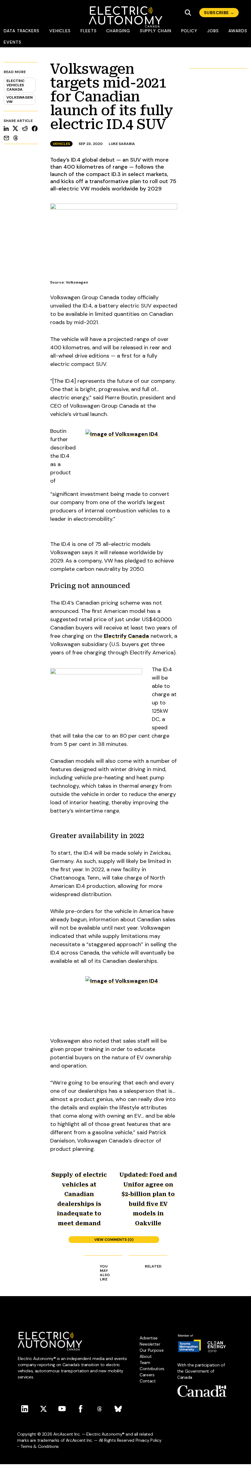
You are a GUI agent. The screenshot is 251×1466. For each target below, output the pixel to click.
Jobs (213, 30)
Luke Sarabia (122, 144)
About (146, 1356)
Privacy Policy (149, 1440)
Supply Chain (155, 30)
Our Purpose (151, 1350)
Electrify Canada (126, 636)
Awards (237, 30)
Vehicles (60, 30)
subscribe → (219, 12)
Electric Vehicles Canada (15, 85)
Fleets (89, 30)
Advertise (149, 1338)
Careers (147, 1375)
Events (12, 42)
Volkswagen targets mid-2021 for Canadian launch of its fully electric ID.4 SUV (111, 96)
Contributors (152, 1368)
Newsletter (150, 1344)
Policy (189, 30)
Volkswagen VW (19, 99)
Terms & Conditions (40, 1446)
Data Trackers (21, 30)
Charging (118, 30)
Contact (148, 1381)
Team (145, 1362)
